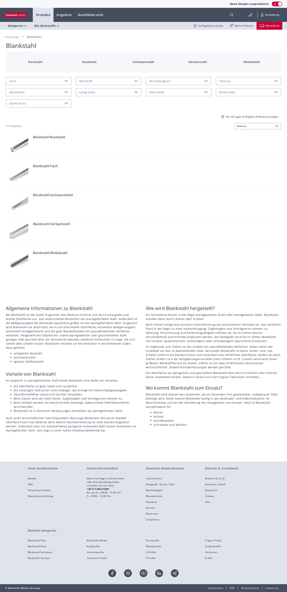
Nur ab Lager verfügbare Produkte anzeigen (252, 116)
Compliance (153, 519)
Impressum (272, 588)
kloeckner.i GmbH (215, 484)
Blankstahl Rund (37, 546)
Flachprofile (153, 540)
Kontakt (32, 478)
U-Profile (151, 552)
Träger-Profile (213, 540)
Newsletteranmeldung (40, 496)
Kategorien (15, 26)
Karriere (150, 507)
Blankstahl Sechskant (40, 552)
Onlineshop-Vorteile (39, 490)
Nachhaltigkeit (154, 490)
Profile (209, 558)
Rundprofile (93, 546)
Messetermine (154, 496)
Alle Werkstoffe (45, 26)
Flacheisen (211, 552)
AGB (232, 588)
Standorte (151, 502)
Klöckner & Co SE (215, 478)
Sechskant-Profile (97, 558)
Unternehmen (154, 478)
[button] (270, 15)
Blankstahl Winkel (97, 540)
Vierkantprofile (95, 552)
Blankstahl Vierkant (39, 558)
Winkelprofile (153, 546)
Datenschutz (216, 588)
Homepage (12, 37)
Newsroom (152, 513)
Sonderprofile (213, 546)
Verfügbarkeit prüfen (211, 25)
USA (207, 502)
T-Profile (151, 558)
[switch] (277, 4)
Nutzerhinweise (250, 588)
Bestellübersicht (90, 15)
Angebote (64, 15)
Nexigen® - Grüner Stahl (160, 484)
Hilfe (30, 484)
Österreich (211, 490)
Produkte (43, 15)
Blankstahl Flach (37, 540)
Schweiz (209, 496)
